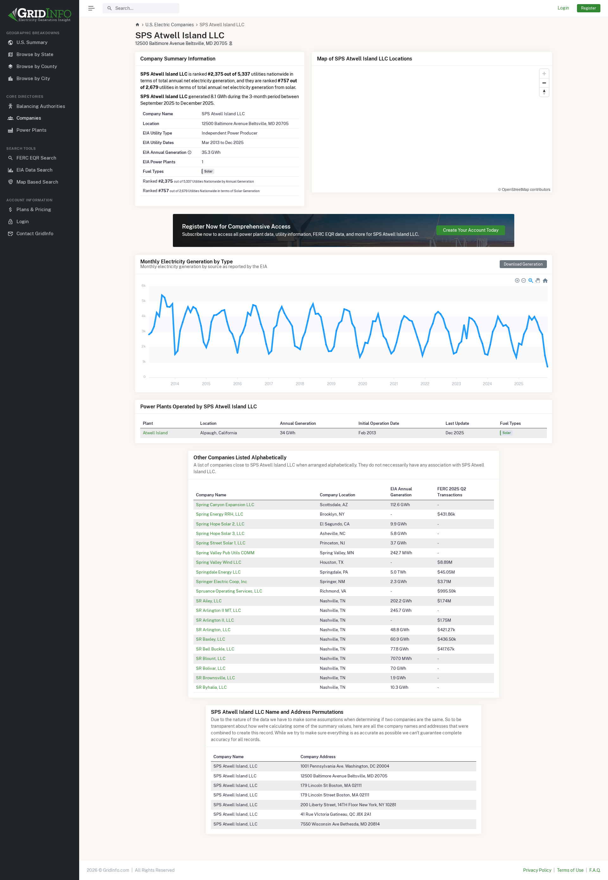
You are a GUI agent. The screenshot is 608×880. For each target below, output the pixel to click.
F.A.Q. (594, 870)
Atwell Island (155, 432)
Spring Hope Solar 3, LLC (220, 533)
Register (588, 8)
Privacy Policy (537, 870)
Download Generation (523, 264)
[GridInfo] (39, 14)
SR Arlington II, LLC (215, 620)
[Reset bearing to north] (544, 92)
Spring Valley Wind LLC (218, 562)
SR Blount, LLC (210, 658)
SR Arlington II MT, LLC (218, 610)
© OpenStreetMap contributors (524, 189)
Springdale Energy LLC (218, 572)
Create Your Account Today (470, 230)
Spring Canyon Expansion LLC (225, 504)
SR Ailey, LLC (209, 600)
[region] (39, 450)
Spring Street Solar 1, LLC (220, 542)
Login (563, 7)
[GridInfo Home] (137, 24)
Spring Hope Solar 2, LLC (220, 523)
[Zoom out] (544, 82)
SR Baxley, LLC (210, 639)
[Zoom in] (544, 73)
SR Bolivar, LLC (210, 668)
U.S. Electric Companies (169, 24)
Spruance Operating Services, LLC (229, 591)
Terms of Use (570, 870)
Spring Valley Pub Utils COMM (225, 552)
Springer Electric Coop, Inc (221, 581)
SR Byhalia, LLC (211, 687)
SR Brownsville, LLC (215, 677)
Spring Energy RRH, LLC (219, 514)
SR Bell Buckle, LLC (215, 648)
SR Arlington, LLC (213, 629)
